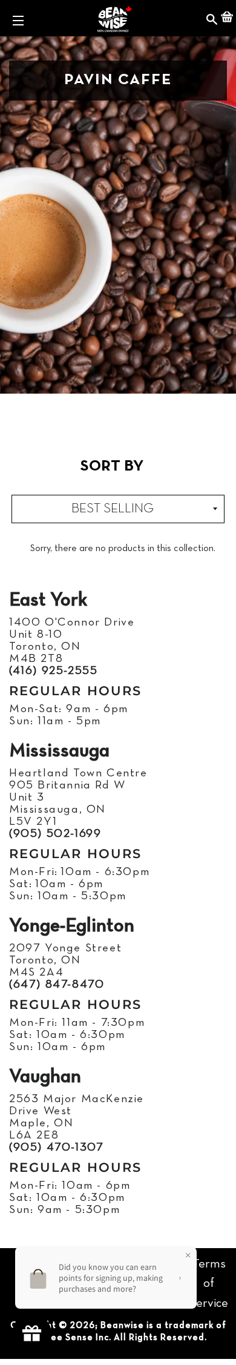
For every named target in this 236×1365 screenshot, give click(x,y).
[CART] (227, 18)
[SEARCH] (212, 18)
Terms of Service (208, 1283)
